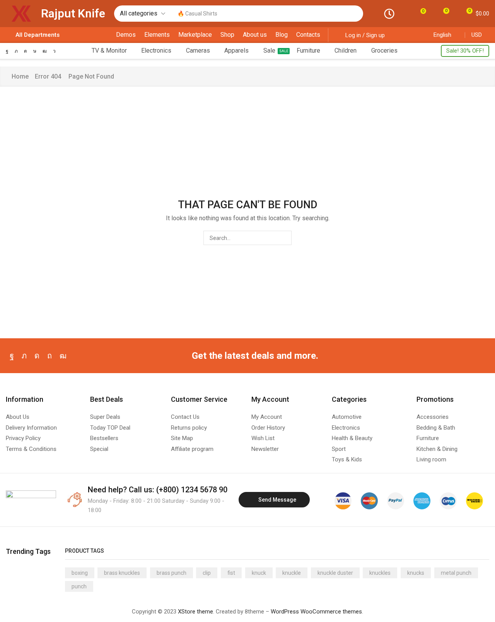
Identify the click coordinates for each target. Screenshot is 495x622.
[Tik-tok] (34, 51)
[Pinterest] (49, 356)
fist (231, 573)
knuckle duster (335, 573)
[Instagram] (25, 51)
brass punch (171, 573)
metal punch (456, 573)
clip (207, 573)
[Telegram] (54, 51)
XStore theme (195, 611)
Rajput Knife (73, 13)
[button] (420, 13)
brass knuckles (122, 573)
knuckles (380, 573)
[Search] (355, 13)
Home (20, 76)
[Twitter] (16, 51)
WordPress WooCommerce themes (316, 611)
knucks (415, 573)
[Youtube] (45, 51)
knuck (259, 573)
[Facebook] (7, 51)
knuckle (291, 573)
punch (79, 586)
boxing (80, 573)
